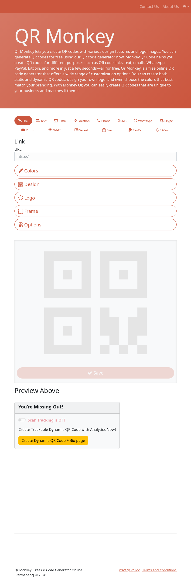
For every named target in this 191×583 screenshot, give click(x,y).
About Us (171, 6)
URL (17, 149)
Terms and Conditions (159, 570)
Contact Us (149, 6)
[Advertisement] (49, 484)
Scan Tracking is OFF (47, 420)
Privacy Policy (129, 570)
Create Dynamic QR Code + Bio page (53, 440)
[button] (186, 6)
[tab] (23, 120)
